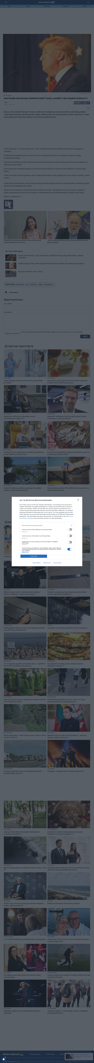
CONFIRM (33, 556)
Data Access (47, 562)
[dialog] (47, 531)
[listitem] (47, 525)
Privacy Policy (57, 562)
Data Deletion (37, 562)
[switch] (69, 529)
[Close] (79, 500)
